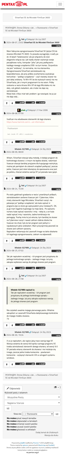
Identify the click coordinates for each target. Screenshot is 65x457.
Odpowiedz (14, 388)
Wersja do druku (51, 435)
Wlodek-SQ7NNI (22, 149)
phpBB (22, 443)
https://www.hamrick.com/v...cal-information (25, 122)
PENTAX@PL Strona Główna (17, 27)
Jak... (33, 27)
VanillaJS (51, 445)
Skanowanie (42, 27)
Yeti (22, 39)
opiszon (25, 445)
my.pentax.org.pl (32, 452)
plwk (23, 110)
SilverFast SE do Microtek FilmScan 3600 (32, 17)
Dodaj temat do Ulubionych (47, 432)
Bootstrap (42, 445)
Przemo (35, 443)
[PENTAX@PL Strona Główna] (15, 4)
